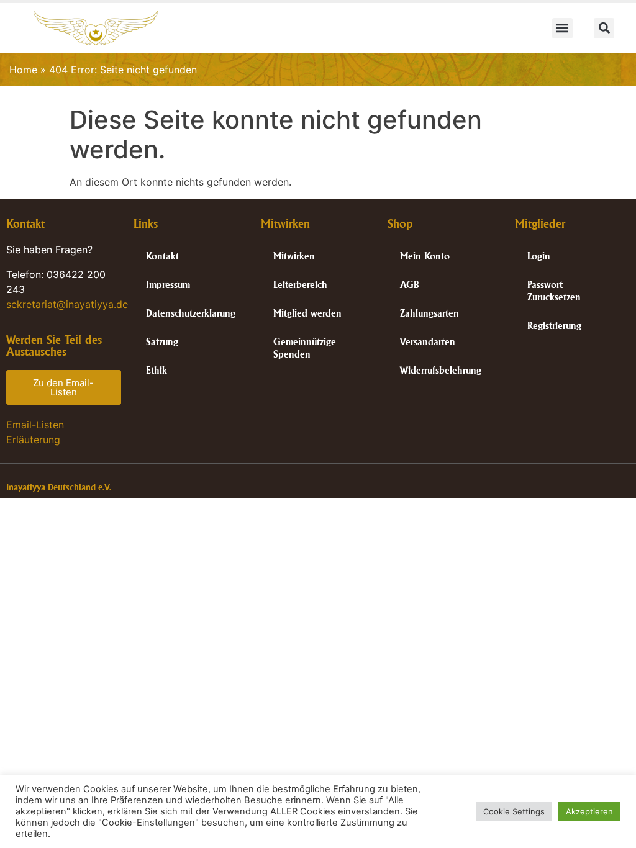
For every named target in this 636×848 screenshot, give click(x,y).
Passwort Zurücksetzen (554, 291)
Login (538, 256)
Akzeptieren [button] (589, 811)
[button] (562, 28)
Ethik (156, 370)
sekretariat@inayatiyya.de (67, 304)
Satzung (162, 342)
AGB (409, 285)
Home (23, 69)
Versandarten (427, 342)
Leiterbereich (300, 285)
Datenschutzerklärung (190, 313)
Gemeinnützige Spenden (304, 348)
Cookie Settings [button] (514, 811)
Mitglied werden (307, 313)
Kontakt (162, 256)
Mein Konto (425, 256)
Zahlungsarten (429, 313)
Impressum (168, 285)
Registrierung (554, 326)
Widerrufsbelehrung (440, 370)
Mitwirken (294, 256)
